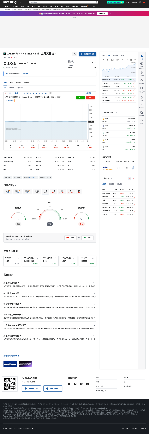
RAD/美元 (8, 258)
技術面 (18, 82)
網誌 (97, 377)
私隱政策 (134, 429)
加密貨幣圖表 (69, 9)
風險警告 (143, 429)
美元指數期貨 (106, 101)
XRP (106, 147)
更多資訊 (25, 73)
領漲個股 (111, 184)
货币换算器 (36, 9)
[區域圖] (10, 93)
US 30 (104, 94)
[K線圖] (5, 93)
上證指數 (105, 83)
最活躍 (104, 184)
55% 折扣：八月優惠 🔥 (115, 2)
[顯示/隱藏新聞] (51, 93)
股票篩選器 (75, 6)
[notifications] (140, 2)
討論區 (26, 82)
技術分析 (8, 185)
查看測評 (132, 168)
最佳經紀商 (106, 157)
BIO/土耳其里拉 (66, 258)
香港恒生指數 (106, 80)
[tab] (7, 191)
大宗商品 (115, 56)
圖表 (11, 82)
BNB (106, 140)
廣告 (125, 382)
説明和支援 (128, 386)
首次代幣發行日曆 (58, 9)
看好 (89, 238)
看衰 (72, 238)
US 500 (104, 97)
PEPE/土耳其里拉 (29, 258)
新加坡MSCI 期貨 (107, 87)
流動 (97, 382)
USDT (107, 133)
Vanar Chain (32, 177)
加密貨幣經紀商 (46, 9)
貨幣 (103, 56)
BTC (106, 119)
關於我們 (127, 377)
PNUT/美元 (84, 258)
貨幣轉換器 (20, 88)
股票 (122, 56)
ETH (106, 126)
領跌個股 (119, 184)
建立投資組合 (100, 386)
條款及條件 (125, 429)
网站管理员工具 (101, 391)
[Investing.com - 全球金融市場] (12, 2)
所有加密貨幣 (18, 9)
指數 (109, 56)
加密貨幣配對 (27, 9)
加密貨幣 (7, 9)
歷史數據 (11, 88)
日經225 (105, 90)
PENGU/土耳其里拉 (48, 258)
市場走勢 (105, 178)
